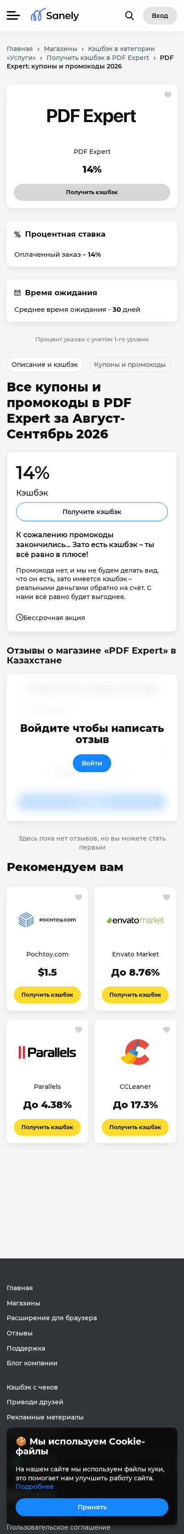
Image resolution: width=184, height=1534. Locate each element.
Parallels (47, 1087)
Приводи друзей (35, 1402)
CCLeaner (135, 1087)
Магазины (23, 1303)
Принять (92, 1507)
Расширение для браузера (52, 1318)
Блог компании (32, 1363)
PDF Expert (92, 152)
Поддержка (26, 1348)
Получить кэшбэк (84, 189)
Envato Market (135, 954)
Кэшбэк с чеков (32, 1387)
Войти (92, 763)
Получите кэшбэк (92, 512)
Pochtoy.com (47, 954)
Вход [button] (160, 16)
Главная (20, 1288)
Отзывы (20, 1333)
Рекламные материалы (45, 1417)
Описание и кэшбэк (45, 365)
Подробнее (35, 1487)
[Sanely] (55, 16)
